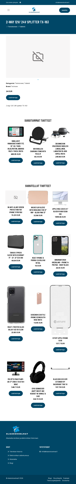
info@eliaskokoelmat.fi (62, 2)
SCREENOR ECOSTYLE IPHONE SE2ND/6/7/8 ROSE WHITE (38, 317)
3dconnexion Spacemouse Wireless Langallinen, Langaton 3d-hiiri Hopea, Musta (60, 148)
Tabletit (22, 27)
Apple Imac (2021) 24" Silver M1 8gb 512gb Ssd (60, 211)
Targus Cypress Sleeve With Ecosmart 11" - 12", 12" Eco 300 (15, 255)
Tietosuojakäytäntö (54, 480)
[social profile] (20, 2)
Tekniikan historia (16, 452)
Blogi (11, 463)
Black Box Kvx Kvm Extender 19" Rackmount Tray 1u (60, 381)
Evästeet (66, 478)
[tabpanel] (38, 56)
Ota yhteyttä (57, 478)
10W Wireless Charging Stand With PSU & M (38, 151)
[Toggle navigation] (8, 10)
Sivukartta (65, 480)
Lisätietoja (13, 97)
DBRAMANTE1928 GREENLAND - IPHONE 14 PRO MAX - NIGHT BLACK (60, 262)
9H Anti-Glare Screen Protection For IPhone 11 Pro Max (16, 209)
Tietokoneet (12, 27)
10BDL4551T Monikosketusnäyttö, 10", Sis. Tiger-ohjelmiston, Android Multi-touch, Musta (16, 146)
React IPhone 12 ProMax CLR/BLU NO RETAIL (38, 260)
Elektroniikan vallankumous (19, 455)
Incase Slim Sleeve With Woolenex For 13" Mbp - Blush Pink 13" (38, 210)
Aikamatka (13, 459)
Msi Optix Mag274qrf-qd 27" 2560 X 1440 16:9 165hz (15, 381)
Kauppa (64, 10)
